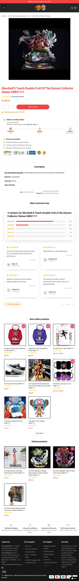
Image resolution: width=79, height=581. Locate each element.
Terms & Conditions (31, 549)
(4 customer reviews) (17, 96)
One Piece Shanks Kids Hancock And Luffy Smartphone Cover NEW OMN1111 (39, 386)
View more (40, 433)
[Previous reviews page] (63, 304)
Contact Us (47, 560)
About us (28, 546)
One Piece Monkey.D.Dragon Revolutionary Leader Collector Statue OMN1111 (38, 473)
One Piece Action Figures (42, 16)
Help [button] (75, 578)
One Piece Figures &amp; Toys (19, 16)
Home (4, 16)
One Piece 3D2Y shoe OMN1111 (14, 384)
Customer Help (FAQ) (50, 562)
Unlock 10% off (4, 572)
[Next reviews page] (73, 304)
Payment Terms (48, 551)
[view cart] (75, 8)
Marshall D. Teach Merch (51, 191)
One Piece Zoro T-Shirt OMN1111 (63, 348)
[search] (72, 8)
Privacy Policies (30, 552)
